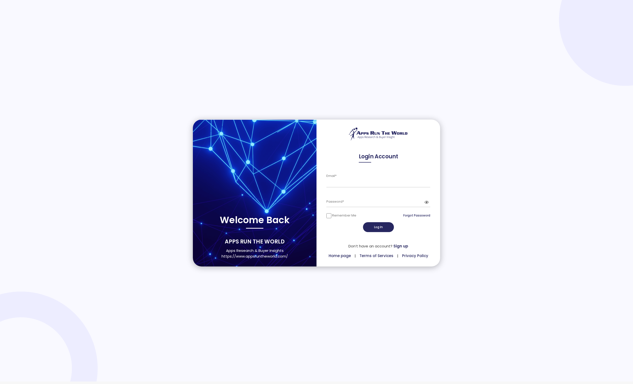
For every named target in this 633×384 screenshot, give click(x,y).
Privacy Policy (415, 255)
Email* (331, 175)
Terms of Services (376, 255)
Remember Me (343, 215)
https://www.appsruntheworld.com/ (255, 256)
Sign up (400, 246)
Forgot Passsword (416, 215)
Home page (340, 255)
